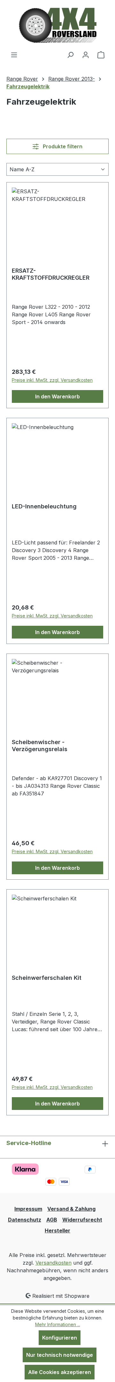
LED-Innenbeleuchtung (44, 506)
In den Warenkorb (57, 396)
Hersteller (57, 1230)
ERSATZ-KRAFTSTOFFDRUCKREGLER (50, 274)
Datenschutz (24, 1219)
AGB (51, 1219)
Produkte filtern (62, 146)
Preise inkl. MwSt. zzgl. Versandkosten (52, 380)
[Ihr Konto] (85, 54)
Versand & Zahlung (71, 1209)
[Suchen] (70, 54)
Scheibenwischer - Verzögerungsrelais (39, 745)
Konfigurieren (59, 1337)
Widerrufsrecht (82, 1219)
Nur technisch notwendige (59, 1355)
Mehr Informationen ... (57, 1324)
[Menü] (14, 54)
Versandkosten (53, 1263)
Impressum (28, 1209)
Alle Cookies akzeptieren (59, 1372)
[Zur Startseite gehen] (57, 25)
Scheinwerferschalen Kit (46, 977)
